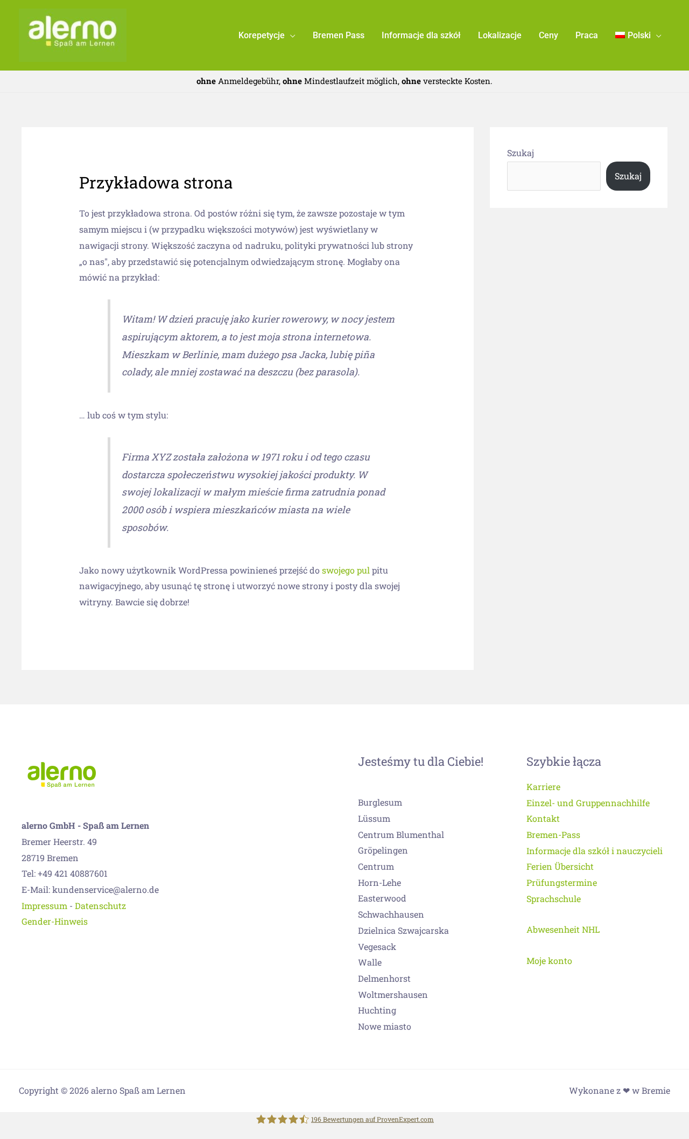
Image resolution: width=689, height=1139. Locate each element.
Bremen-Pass (553, 834)
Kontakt (543, 818)
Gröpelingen (383, 850)
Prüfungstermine (561, 882)
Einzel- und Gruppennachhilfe (588, 802)
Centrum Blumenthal (401, 834)
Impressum (44, 905)
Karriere (543, 786)
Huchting (377, 1010)
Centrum (376, 866)
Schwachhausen (391, 914)
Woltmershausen (393, 994)
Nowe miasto (384, 1026)
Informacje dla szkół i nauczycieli (594, 850)
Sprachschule (553, 898)
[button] (290, 35)
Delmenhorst (384, 978)
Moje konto (549, 960)
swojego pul (346, 570)
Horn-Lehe (379, 882)
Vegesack (377, 946)
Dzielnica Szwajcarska (403, 930)
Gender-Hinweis (55, 921)
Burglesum (380, 802)
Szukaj (520, 152)
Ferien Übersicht (560, 866)
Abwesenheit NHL (563, 929)
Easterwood (382, 898)
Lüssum (374, 818)
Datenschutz (100, 905)
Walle (370, 962)
